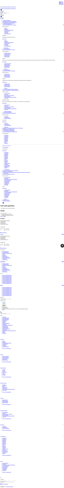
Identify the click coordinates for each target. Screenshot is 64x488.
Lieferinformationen (5, 269)
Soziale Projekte (5, 259)
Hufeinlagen (4, 320)
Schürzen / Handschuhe (7, 170)
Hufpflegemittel (6, 117)
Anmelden (62, 4)
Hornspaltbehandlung (6, 22)
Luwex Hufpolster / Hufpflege (9, 95)
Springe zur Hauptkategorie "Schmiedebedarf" (9, 131)
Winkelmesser (6, 166)
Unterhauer (6, 164)
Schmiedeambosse (6, 129)
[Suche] (3, 15)
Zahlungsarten (4, 268)
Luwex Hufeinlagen (7, 33)
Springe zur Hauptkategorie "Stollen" (8, 174)
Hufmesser (6, 138)
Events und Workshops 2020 (7, 280)
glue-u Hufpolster (7, 93)
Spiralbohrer (6, 196)
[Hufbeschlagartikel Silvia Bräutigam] (1, 15)
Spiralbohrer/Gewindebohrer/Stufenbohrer (9, 172)
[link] (32, 10)
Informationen (2, 261)
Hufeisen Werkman (7, 54)
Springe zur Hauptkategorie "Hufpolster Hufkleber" (10, 90)
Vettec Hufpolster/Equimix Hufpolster (10, 97)
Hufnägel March (7, 75)
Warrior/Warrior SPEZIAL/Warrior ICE (8, 389)
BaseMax (3, 369)
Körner (5, 142)
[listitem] (33, 303)
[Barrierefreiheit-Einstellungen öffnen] (62, 245)
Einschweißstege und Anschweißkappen (10, 179)
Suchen (61, 1)
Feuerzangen (6, 153)
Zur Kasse (62, 2)
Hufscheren (6, 140)
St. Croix (3, 375)
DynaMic (3, 371)
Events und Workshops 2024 (7, 289)
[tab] (32, 261)
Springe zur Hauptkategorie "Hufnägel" (8, 70)
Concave (3, 370)
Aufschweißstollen (7, 177)
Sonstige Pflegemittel (7, 118)
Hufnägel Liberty (7, 74)
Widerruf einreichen (5, 251)
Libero (3, 373)
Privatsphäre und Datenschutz (7, 253)
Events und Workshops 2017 (7, 283)
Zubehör (5, 167)
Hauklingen (6, 154)
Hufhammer (6, 137)
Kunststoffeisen (6, 55)
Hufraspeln (6, 139)
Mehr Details (4, 38)
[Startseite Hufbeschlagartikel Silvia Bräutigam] (8, 6)
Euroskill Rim (4, 385)
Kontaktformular (4, 232)
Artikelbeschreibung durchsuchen (7, 214)
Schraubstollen (6, 195)
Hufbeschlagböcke (5, 319)
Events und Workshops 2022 (7, 278)
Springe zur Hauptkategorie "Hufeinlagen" (9, 24)
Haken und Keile (7, 181)
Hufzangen (6, 141)
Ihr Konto (61, 3)
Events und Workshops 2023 (7, 290)
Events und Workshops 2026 (7, 275)
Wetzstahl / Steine (5, 451)
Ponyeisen (4, 374)
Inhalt (1, 285)
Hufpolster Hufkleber (7, 89)
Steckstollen (6, 184)
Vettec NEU (6, 98)
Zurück (1, 216)
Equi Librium (4, 372)
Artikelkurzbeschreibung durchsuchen (8, 215)
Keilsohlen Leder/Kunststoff (8, 30)
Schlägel (5, 162)
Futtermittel (6, 116)
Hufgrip (5, 28)
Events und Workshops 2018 (7, 282)
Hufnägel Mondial (7, 76)
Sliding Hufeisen (7, 56)
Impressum (4, 255)
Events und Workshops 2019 (7, 281)
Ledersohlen (6, 32)
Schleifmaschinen (5, 326)
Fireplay (3, 386)
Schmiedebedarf (6, 130)
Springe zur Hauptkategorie (6, 348)
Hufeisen (5, 48)
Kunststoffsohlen (7, 43)
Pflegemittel (6, 112)
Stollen (5, 173)
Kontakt (1, 234)
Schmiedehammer (7, 163)
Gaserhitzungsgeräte (6, 21)
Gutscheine (5, 200)
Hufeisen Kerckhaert (7, 53)
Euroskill (3, 384)
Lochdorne (6, 143)
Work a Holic (4, 390)
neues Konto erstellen (9, 486)
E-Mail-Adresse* (3, 481)
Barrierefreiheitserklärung (6, 257)
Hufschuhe (6, 29)
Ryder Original (4, 388)
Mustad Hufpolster (7, 96)
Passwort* (2, 482)
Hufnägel (4, 322)
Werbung (3, 332)
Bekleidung (5, 20)
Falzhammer (6, 135)
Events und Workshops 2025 (7, 276)
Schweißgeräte (5, 171)
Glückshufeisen (4, 387)
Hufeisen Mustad (7, 64)
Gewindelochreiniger (7, 180)
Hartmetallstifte (6, 182)
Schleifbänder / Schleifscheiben (8, 128)
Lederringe (6, 44)
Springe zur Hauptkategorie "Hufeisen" (8, 49)
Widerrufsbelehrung (5, 252)
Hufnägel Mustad (7, 86)
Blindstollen (6, 178)
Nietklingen (6, 161)
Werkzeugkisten (6, 165)
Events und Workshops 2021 (7, 279)
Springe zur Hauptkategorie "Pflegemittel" (9, 113)
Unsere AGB (4, 258)
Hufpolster (6, 94)
